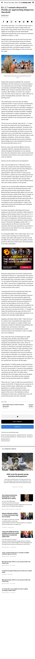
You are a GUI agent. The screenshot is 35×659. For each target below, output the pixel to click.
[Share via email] (20, 21)
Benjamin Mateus (5, 15)
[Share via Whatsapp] (12, 21)
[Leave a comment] (28, 21)
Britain (29, 435)
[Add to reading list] (32, 21)
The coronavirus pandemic (8, 435)
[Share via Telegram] (16, 21)
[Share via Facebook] (3, 21)
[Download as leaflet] (24, 21)
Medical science (21, 435)
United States (5, 439)
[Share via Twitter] (7, 21)
